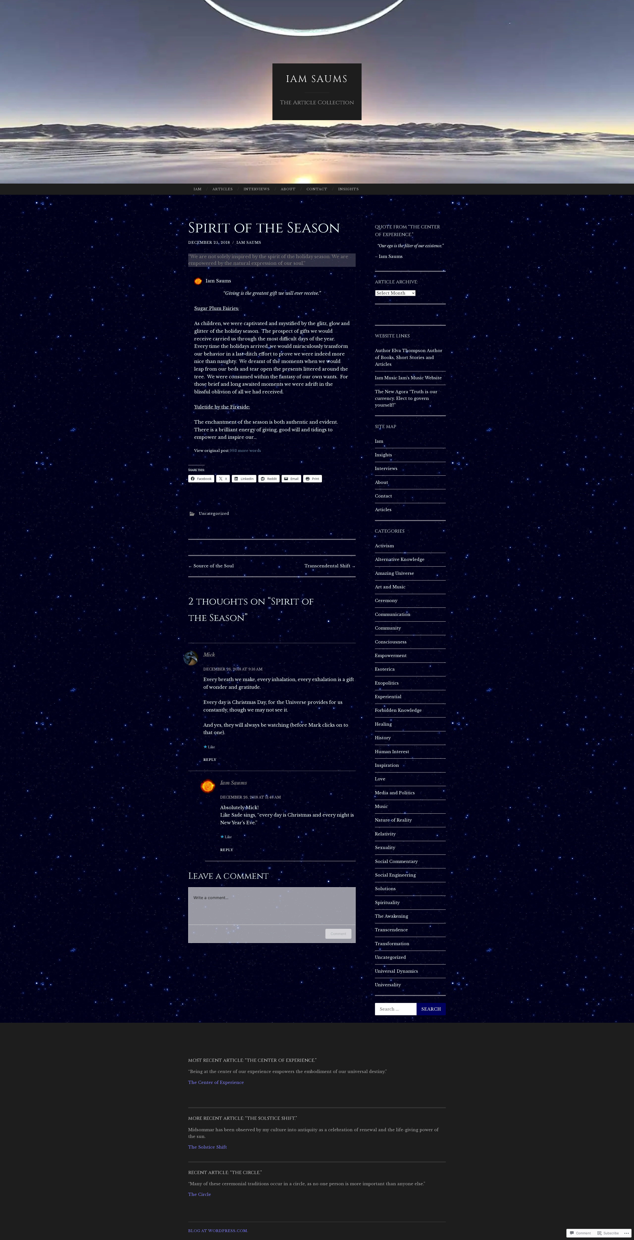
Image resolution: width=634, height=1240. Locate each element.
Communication (392, 614)
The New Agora (391, 391)
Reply (209, 760)
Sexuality (385, 847)
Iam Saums (317, 79)
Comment (338, 934)
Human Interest (392, 751)
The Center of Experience (216, 1082)
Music (381, 806)
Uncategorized (214, 513)
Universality (388, 984)
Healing (383, 724)
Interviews (257, 189)
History (383, 737)
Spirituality (387, 902)
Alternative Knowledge (399, 559)
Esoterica (385, 669)
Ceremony (386, 600)
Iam (198, 189)
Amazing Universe (394, 573)
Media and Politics (395, 792)
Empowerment (391, 655)
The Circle (199, 1194)
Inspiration (387, 765)
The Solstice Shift (207, 1147)
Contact (317, 189)
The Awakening (391, 916)
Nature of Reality (393, 820)
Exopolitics (387, 683)
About (288, 189)
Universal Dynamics (396, 971)
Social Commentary (396, 861)
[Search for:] (410, 1009)
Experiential (388, 696)
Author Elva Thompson (400, 350)
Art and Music (390, 586)
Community (388, 628)
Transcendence (391, 929)
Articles (222, 189)
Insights (348, 189)
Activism (384, 545)
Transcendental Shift (330, 565)
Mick (209, 655)
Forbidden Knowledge (398, 710)
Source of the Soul (211, 565)
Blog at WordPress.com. (218, 1231)
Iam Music (386, 377)
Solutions (385, 888)
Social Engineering (395, 875)
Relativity (385, 833)
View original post (211, 450)
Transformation (392, 943)
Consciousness (391, 641)
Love (380, 778)
